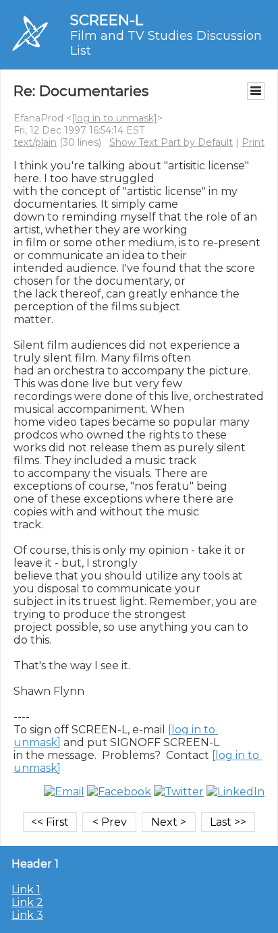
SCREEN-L (106, 19)
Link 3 (27, 915)
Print (253, 142)
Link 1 (25, 889)
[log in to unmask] (114, 118)
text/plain (35, 142)
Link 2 (27, 902)
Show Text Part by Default (171, 142)
